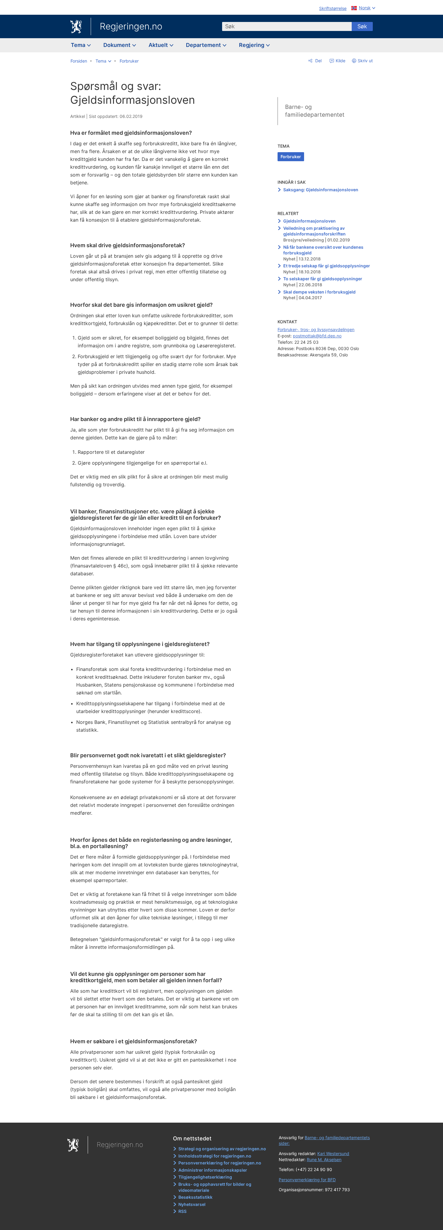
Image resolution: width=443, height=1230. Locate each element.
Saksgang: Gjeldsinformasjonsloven (320, 189)
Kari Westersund (333, 1153)
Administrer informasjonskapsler (212, 1170)
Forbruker (291, 156)
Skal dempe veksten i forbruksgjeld (319, 291)
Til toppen (157, 1114)
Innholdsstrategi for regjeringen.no (214, 1155)
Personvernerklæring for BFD (307, 1179)
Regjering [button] (252, 45)
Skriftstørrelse (333, 8)
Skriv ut (365, 60)
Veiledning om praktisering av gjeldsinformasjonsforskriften (314, 231)
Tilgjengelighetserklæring (205, 1176)
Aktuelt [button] (159, 45)
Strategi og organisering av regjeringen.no (222, 1148)
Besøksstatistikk (195, 1197)
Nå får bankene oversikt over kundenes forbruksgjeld (323, 250)
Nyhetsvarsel (192, 1204)
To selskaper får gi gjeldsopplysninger (322, 278)
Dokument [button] (117, 45)
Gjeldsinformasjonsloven (309, 220)
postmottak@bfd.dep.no (317, 335)
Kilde (340, 60)
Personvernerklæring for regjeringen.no (219, 1162)
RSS (182, 1211)
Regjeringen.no (131, 26)
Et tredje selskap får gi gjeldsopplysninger (326, 265)
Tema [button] (78, 45)
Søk (362, 26)
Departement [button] (204, 45)
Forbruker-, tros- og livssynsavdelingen (316, 329)
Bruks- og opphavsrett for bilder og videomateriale (214, 1187)
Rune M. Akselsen (324, 1159)
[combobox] (287, 26)
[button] (103, 61)
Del (318, 60)
